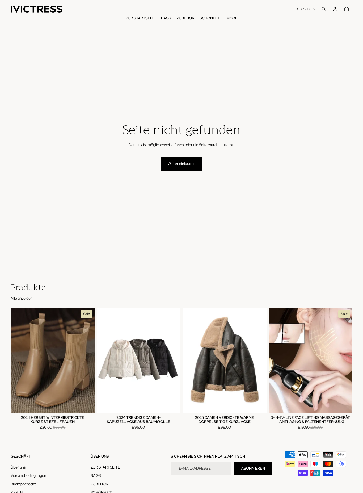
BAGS (96, 475)
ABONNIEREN (253, 468)
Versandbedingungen (28, 475)
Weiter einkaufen (182, 163)
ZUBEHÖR (99, 484)
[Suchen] (324, 9)
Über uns (18, 467)
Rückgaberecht (23, 484)
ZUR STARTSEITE (105, 467)
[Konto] (335, 9)
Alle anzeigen (22, 298)
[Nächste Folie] (87, 361)
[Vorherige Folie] (19, 361)
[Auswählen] (86, 405)
